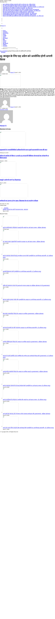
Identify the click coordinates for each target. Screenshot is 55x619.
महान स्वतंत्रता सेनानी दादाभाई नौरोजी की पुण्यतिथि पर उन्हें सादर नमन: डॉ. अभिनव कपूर (26, 386)
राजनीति (4, 35)
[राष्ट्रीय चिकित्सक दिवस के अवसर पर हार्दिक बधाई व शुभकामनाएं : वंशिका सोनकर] (11, 340)
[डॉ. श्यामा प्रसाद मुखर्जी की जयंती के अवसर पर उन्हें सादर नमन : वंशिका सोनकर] (11, 240)
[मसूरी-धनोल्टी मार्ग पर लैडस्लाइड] (8, 176)
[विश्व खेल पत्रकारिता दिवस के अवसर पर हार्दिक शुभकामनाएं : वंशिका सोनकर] (11, 312)
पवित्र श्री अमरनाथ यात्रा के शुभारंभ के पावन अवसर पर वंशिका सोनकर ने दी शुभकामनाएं (21, 9)
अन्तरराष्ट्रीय (5, 33)
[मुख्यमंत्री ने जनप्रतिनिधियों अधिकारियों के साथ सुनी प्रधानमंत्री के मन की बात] (13, 146)
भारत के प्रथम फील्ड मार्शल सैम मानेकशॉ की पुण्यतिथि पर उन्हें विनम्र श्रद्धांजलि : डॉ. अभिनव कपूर (28, 428)
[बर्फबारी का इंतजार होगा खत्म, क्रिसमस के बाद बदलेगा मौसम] (14, 197)
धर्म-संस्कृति (5, 38)
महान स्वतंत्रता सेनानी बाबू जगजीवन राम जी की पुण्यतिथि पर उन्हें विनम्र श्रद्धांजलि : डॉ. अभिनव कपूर (23, 6)
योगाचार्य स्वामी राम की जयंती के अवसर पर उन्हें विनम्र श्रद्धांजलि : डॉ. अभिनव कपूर (20, 13)
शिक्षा (4, 39)
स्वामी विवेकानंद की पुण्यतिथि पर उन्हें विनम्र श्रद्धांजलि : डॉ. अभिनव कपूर (18, 8)
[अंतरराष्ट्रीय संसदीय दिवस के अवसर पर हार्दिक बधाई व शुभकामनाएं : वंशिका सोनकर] (11, 370)
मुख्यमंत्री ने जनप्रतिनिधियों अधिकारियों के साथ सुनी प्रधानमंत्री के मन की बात (23, 150)
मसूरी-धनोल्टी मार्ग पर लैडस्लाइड (10, 180)
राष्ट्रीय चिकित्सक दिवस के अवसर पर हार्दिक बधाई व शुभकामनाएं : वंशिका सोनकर (19, 14)
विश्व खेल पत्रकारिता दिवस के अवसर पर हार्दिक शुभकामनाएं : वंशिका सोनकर (18, 12)
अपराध (4, 37)
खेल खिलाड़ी (5, 43)
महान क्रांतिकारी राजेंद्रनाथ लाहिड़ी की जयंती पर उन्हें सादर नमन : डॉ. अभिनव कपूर (24, 400)
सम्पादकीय (5, 46)
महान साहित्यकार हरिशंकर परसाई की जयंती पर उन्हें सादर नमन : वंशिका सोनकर (19, 4)
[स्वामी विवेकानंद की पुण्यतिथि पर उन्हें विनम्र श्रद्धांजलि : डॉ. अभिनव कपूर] (11, 270)
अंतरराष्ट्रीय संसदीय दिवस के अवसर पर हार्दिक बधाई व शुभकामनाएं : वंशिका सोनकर (25, 371)
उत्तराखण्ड (5, 31)
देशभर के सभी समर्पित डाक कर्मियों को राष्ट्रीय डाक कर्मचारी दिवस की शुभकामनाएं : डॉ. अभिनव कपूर (23, 15)
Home (4, 30)
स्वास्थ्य (4, 42)
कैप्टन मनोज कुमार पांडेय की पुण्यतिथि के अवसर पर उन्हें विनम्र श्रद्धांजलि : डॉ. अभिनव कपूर (21, 10)
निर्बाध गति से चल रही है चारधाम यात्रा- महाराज (15, 209)
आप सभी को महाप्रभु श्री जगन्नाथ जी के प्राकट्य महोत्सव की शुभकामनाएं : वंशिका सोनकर (26, 414)
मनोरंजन (4, 40)
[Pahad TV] (3, 25)
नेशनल (4, 34)
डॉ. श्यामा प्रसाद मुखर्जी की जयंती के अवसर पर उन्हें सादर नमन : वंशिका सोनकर (19, 5)
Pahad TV (12, 72)
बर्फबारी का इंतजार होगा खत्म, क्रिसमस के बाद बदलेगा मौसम (19, 201)
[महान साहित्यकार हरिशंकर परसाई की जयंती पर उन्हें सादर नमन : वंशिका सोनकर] (11, 226)
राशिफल (4, 44)
